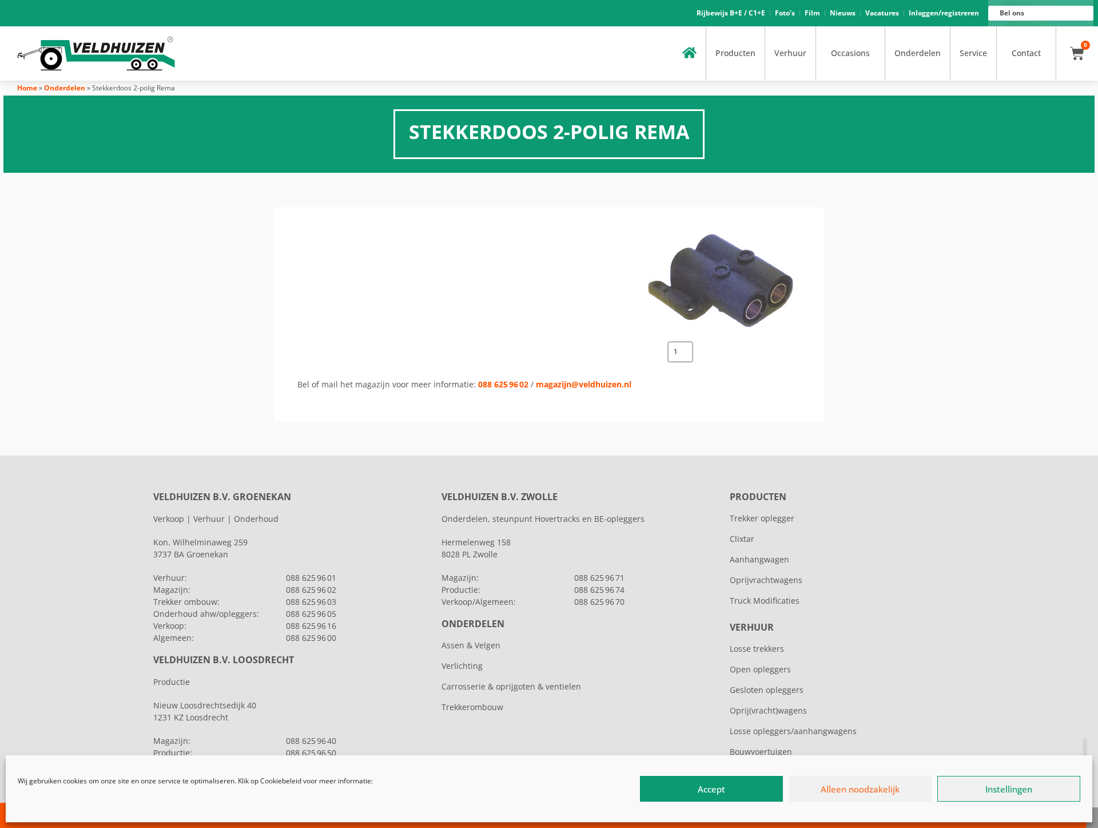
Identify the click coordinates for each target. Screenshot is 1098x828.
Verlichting (462, 665)
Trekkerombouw (472, 707)
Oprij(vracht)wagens (768, 710)
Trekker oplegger (762, 518)
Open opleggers (760, 669)
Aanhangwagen (759, 559)
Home (27, 88)
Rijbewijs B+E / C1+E (731, 13)
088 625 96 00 (311, 637)
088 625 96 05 (311, 613)
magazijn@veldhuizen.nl (583, 384)
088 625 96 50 (311, 752)
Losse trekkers (757, 648)
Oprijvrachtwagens (766, 580)
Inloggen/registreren (944, 13)
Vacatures (882, 13)
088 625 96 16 (311, 625)
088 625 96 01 (311, 577)
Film (812, 13)
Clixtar (742, 538)
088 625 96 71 (599, 577)
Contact (1026, 52)
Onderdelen (917, 52)
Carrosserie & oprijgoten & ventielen (511, 686)
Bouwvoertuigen (761, 751)
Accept (711, 789)
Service (973, 52)
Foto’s (785, 13)
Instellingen (1008, 789)
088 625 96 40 (311, 740)
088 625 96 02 (503, 384)
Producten (735, 52)
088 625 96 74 (599, 589)
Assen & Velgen (470, 645)
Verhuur (790, 52)
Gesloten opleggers (766, 689)
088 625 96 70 (599, 601)
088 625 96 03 (311, 601)
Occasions (850, 52)
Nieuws (843, 13)
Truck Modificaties (764, 600)
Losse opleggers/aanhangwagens (793, 731)
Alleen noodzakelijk (860, 789)
